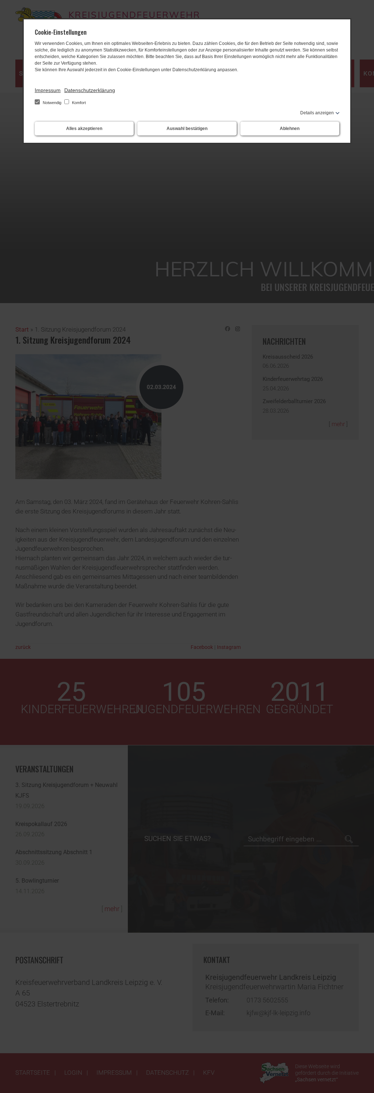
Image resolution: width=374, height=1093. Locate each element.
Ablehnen (289, 128)
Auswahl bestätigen (187, 128)
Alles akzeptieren (84, 128)
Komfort (78, 102)
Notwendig (52, 102)
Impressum (48, 90)
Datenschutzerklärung (89, 90)
